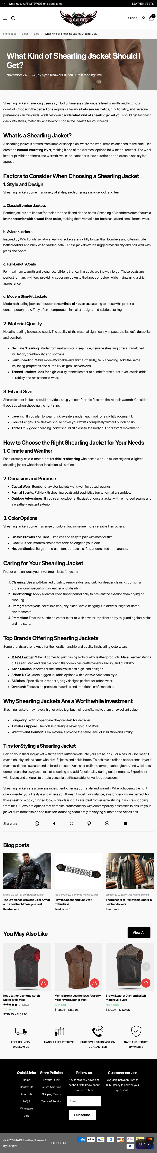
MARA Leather (22, 657)
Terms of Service (51, 1101)
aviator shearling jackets (55, 239)
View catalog (5, 18)
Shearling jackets (15, 103)
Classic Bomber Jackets (26, 205)
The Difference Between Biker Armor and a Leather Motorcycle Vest (27, 884)
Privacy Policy (51, 1079)
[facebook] (127, 1100)
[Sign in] (143, 18)
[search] (13, 18)
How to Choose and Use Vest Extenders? (79, 884)
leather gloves (119, 766)
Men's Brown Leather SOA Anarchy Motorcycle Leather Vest (78, 998)
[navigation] (4, 3)
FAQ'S (26, 1101)
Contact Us (26, 1087)
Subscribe (82, 1115)
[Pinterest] (118, 1100)
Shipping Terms (51, 1094)
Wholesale (26, 1108)
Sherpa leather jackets (19, 400)
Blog (36, 33)
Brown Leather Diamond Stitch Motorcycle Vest (126, 998)
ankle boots (83, 760)
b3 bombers (120, 213)
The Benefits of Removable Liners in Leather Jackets (130, 884)
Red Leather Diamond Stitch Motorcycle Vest (21, 998)
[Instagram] (109, 1100)
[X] (136, 1100)
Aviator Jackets (19, 232)
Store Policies (51, 1073)
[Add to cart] (43, 983)
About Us (26, 1094)
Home (26, 1079)
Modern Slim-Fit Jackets (27, 296)
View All (139, 932)
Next (115, 3)
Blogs (25, 33)
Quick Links (26, 1073)
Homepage (10, 33)
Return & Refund (51, 1087)
